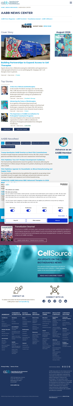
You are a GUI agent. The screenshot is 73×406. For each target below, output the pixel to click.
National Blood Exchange (66, 330)
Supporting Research (57, 357)
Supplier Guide (25, 349)
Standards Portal (15, 323)
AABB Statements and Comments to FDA (56, 344)
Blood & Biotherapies (26, 313)
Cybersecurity (25, 345)
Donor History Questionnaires (35, 336)
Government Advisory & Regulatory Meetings (57, 333)
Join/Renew (4, 317)
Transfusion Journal (34, 19)
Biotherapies (26, 143)
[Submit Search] (69, 217)
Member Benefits (6, 329)
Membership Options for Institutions (6, 325)
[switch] (28, 210)
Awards (3, 349)
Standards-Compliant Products (67, 346)
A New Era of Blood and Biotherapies (22, 87)
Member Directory (5, 333)
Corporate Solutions (66, 313)
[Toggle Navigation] (71, 2)
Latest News (34, 319)
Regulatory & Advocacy (25, 339)
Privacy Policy (5, 366)
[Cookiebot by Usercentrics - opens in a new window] (61, 184)
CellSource (34, 326)
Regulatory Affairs (55, 318)
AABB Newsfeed (21, 19)
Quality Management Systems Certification (16, 347)
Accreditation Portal (16, 331)
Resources (35, 332)
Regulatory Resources (55, 324)
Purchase (14, 321)
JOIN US (63, 157)
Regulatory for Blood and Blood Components (57, 321)
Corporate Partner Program (67, 318)
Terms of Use (14, 366)
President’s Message (30, 98)
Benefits (3, 331)
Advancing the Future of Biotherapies (23, 101)
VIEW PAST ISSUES (22, 129)
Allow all (57, 220)
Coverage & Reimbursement (56, 355)
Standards (14, 317)
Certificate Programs (46, 321)
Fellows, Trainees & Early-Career (46, 348)
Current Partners (66, 322)
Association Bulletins (36, 334)
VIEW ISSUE (47, 26)
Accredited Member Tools (16, 333)
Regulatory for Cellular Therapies (56, 336)
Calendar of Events (46, 319)
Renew (3, 321)
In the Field (28, 125)
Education (24, 333)
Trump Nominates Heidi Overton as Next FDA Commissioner (24, 152)
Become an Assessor (6, 345)
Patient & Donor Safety (56, 350)
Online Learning (45, 323)
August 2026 (63, 32)
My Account (4, 323)
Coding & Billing (25, 347)
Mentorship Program (4, 342)
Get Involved (5, 338)
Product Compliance (65, 343)
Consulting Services (66, 333)
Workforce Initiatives (46, 345)
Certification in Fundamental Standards (15, 352)
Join (2, 319)
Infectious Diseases (8, 146)
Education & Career (46, 313)
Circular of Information (34, 339)
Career (44, 330)
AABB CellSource (47, 19)
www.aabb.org (14, 385)
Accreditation (15, 326)
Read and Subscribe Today (51, 275)
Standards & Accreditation (16, 313)
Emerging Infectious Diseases (57, 329)
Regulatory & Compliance (40, 143)
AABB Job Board (45, 338)
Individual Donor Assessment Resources (35, 342)
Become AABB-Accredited (15, 329)
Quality (13, 342)
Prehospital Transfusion (24, 324)
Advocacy (55, 339)
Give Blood (24, 319)
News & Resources (12, 7)
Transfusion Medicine (26, 321)
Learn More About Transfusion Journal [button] (30, 240)
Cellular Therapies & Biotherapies (56, 352)
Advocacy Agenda (56, 341)
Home (3, 7)
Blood (23, 317)
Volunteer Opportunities (45, 343)
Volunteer (4, 340)
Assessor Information (16, 336)
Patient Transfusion (13, 143)
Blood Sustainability (57, 347)
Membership (5, 314)
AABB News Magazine (8, 19)
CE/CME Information (46, 327)
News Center (35, 317)
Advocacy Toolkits (56, 359)
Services (65, 328)
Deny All (16, 220)
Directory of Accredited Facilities (16, 338)
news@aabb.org (24, 301)
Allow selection (36, 220)
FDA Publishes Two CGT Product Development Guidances (23, 160)
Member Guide (5, 335)
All (3, 143)
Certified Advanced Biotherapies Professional (46, 335)
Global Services (66, 339)
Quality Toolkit (15, 349)
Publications (25, 326)
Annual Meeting (45, 332)
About (13, 319)
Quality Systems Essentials (15, 344)
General (24, 343)
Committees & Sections (4, 347)
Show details (61, 215)
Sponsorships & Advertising (35, 328)
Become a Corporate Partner (67, 324)
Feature (18, 75)
